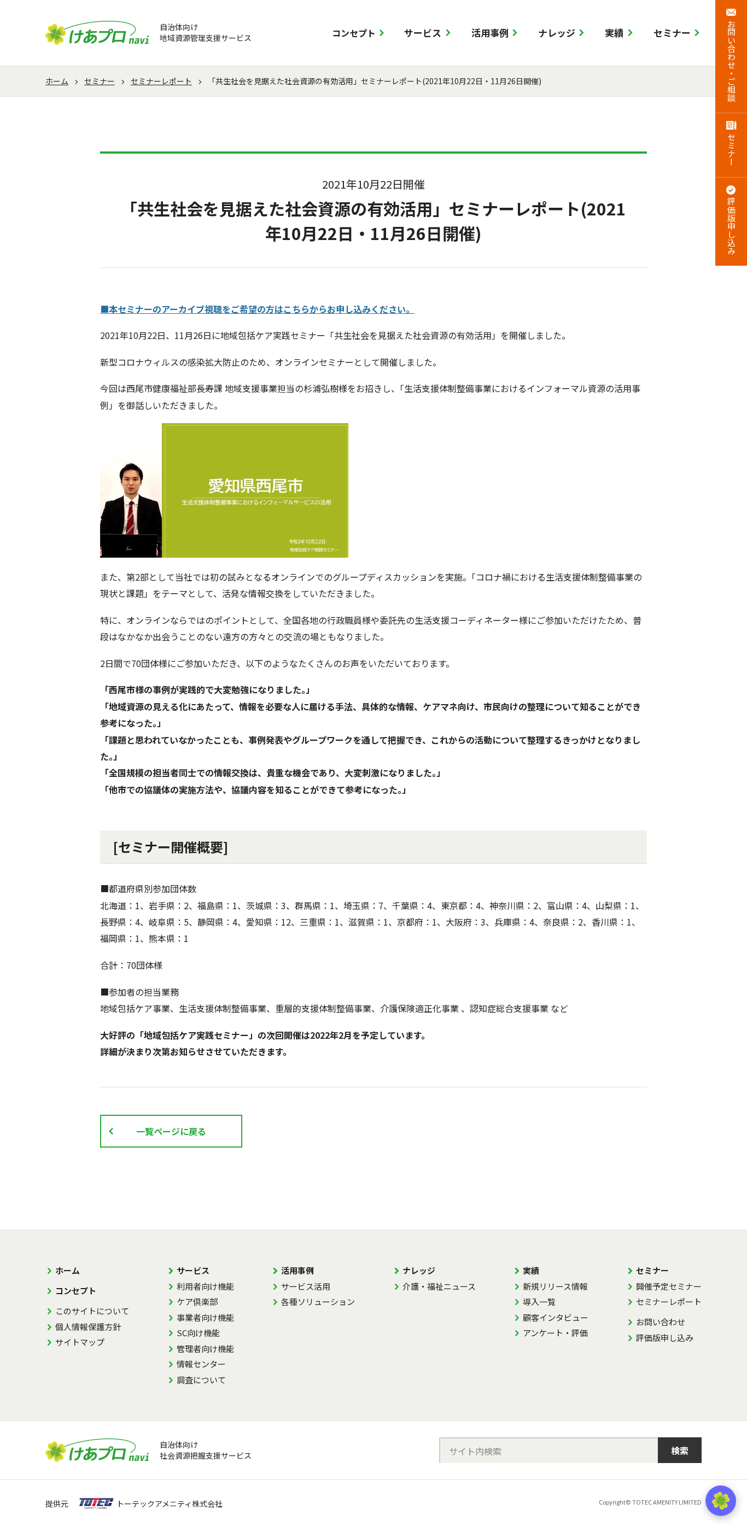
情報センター (201, 1364)
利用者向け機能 (205, 1286)
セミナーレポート (161, 80)
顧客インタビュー (555, 1317)
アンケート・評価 (555, 1332)
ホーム (56, 80)
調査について (201, 1379)
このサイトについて (92, 1311)
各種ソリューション (318, 1301)
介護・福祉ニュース (439, 1286)
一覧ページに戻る (171, 1131)
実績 (614, 32)
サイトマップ (79, 1342)
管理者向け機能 (205, 1348)
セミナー (672, 32)
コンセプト (354, 32)
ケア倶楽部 (197, 1301)
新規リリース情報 (555, 1286)
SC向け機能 (198, 1332)
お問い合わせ (660, 1321)
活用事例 (490, 32)
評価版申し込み (664, 1337)
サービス (422, 32)
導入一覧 (539, 1301)
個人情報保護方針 (88, 1326)
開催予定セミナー (669, 1286)
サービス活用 (305, 1286)
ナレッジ (556, 32)
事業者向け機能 (205, 1317)
